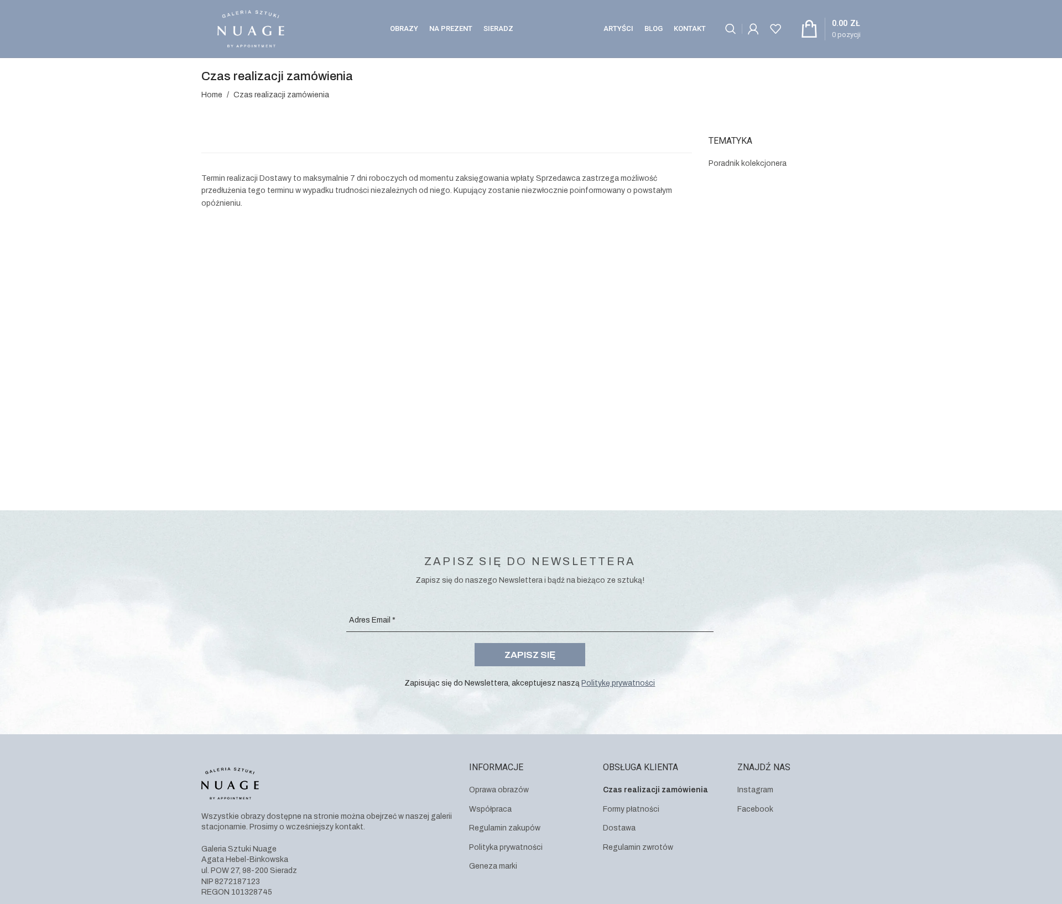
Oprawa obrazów (499, 790)
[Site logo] (250, 28)
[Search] (731, 29)
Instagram (755, 790)
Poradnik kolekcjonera (748, 163)
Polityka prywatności (506, 847)
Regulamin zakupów (504, 828)
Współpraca (490, 809)
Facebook (755, 809)
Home (211, 95)
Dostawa (619, 828)
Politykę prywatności (618, 683)
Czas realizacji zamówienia (655, 790)
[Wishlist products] (775, 29)
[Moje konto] (753, 29)
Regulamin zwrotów (638, 847)
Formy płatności (631, 809)
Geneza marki (493, 866)
